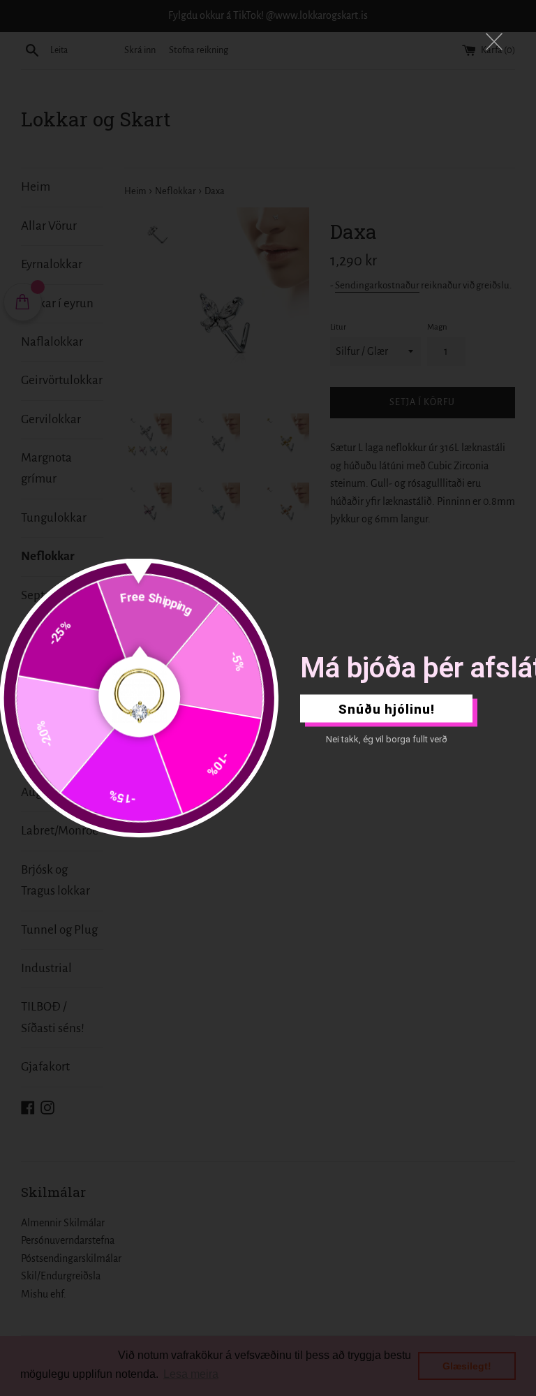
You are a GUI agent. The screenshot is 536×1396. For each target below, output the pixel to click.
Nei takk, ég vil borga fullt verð (386, 739)
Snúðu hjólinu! (386, 708)
